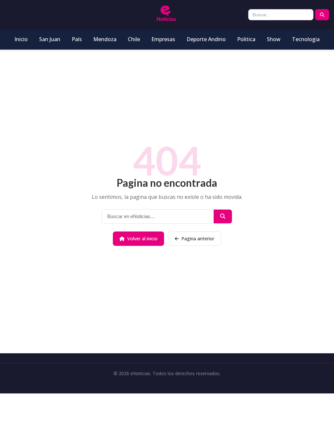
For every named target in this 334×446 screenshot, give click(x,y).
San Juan (49, 39)
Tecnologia (306, 39)
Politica (246, 39)
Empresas (163, 39)
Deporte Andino (206, 39)
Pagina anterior (197, 238)
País (77, 39)
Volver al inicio (142, 238)
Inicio (21, 39)
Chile (134, 39)
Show (274, 39)
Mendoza (104, 39)
